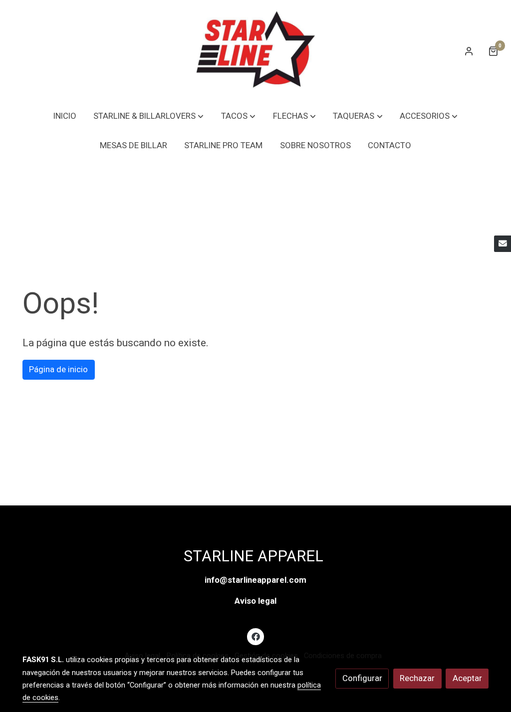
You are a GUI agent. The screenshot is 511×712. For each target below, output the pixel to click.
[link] (255, 50)
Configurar (362, 678)
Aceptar (467, 678)
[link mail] (502, 244)
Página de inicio (58, 369)
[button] (148, 116)
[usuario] (469, 51)
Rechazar (417, 678)
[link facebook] (255, 636)
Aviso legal (255, 601)
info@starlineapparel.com (255, 580)
